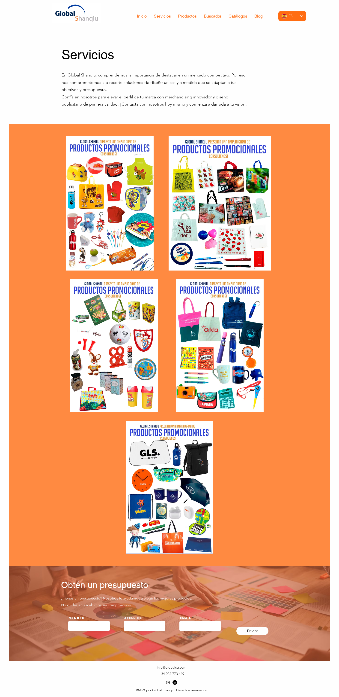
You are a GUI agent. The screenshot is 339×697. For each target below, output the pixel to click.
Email (185, 618)
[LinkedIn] (174, 682)
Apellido (133, 618)
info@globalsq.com (171, 667)
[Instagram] (168, 682)
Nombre (76, 618)
